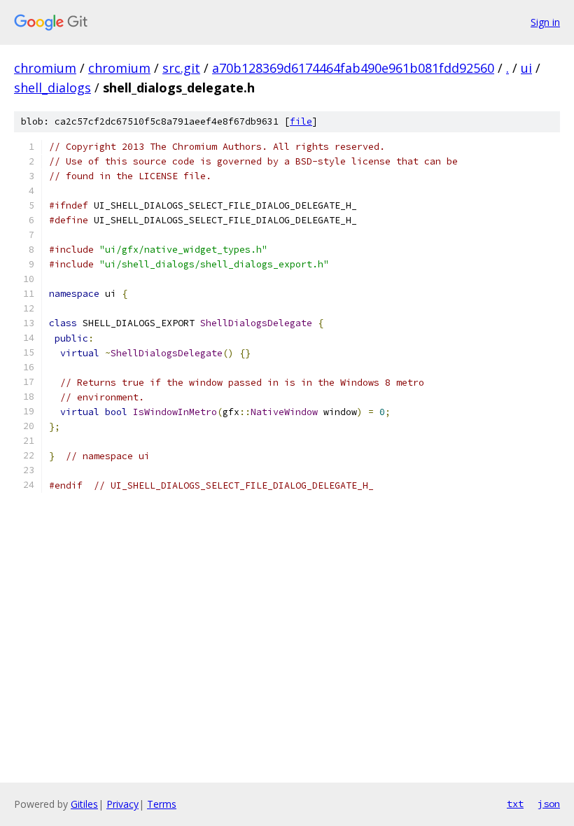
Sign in (545, 22)
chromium (45, 67)
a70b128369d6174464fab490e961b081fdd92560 (353, 67)
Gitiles (84, 804)
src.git (181, 67)
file (301, 121)
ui (526, 67)
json (549, 803)
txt (515, 803)
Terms (161, 804)
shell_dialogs (52, 87)
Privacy (122, 804)
